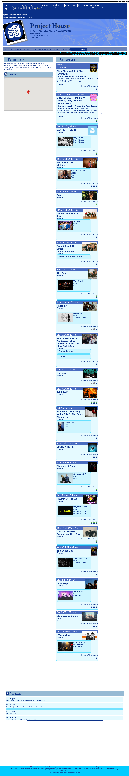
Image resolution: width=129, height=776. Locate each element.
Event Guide (49, 5)
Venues (61, 5)
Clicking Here (122, 54)
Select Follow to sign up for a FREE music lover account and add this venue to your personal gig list (36, 49)
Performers (72, 5)
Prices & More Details (89, 86)
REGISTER (125, 1)
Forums (99, 5)
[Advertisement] (28, 127)
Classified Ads (86, 5)
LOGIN (120, 1)
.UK (25, 8)
